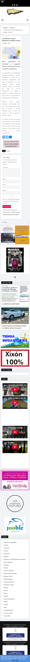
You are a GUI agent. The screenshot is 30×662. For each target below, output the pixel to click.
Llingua (6, 568)
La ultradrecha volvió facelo (11, 304)
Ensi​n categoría (8, 562)
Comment (5, 167)
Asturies (6, 545)
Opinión (6, 596)
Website (4, 190)
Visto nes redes (8, 613)
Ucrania (8, 151)
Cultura (6, 551)
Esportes (6, 565)
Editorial (6, 556)
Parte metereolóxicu (9, 599)
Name (4, 179)
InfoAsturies (15, 11)
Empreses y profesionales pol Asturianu (15, 559)
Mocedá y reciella (9, 584)
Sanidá (6, 604)
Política (6, 601)
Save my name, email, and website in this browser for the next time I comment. (11, 201)
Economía (7, 553)
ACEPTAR (15, 660)
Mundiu (12, 27)
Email (4, 184)
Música (6, 590)
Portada (5, 27)
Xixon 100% (7, 616)
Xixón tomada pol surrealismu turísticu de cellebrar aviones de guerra (14, 327)
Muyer (5, 593)
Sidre (5, 607)
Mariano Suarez (8, 576)
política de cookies (21, 659)
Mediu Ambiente (8, 579)
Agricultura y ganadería (10, 542)
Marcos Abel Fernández (10, 573)
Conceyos (7, 548)
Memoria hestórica (9, 582)
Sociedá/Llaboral (8, 610)
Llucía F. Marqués (9, 570)
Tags (4, 151)
